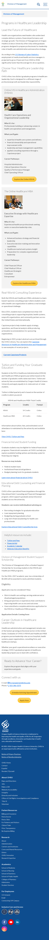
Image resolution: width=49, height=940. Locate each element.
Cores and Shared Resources (12, 849)
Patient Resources (9, 810)
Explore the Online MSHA (24, 179)
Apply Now (24, 700)
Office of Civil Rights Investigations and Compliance (20, 798)
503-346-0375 (15, 685)
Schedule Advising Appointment (24, 692)
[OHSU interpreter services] (17, 914)
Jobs (3, 784)
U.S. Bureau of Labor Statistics (27, 54)
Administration (7, 844)
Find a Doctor (6, 817)
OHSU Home (6, 763)
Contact (5, 765)
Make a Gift (6, 787)
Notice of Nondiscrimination (11, 757)
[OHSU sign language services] (11, 914)
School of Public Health (10, 876)
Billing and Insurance (9, 814)
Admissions (6, 882)
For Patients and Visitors (10, 822)
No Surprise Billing (8, 831)
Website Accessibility (9, 790)
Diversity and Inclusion (10, 795)
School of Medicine (8, 868)
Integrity (5, 792)
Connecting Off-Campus (10, 901)
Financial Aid (12, 543)
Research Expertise (8, 858)
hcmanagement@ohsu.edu (20, 683)
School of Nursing (8, 871)
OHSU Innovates (8, 855)
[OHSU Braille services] (5, 914)
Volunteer (5, 804)
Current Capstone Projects (15, 355)
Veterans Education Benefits (18, 549)
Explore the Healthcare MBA (24, 283)
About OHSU (7, 777)
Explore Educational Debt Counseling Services (19, 527)
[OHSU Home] (3, 4)
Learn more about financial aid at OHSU (17, 477)
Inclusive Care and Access (12, 907)
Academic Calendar (14, 546)
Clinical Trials (6, 825)
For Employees (8, 891)
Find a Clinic (6, 820)
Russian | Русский (8, 771)
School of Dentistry (8, 874)
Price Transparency (8, 828)
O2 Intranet (6, 895)
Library (4, 852)
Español (4, 768)
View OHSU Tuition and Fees (13, 436)
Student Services (8, 885)
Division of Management (17, 4)
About (4, 841)
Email (3, 898)
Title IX (4, 801)
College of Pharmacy (9, 879)
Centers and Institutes (10, 847)
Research (5, 837)
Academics (6, 864)
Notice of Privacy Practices (11, 754)
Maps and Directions (9, 781)
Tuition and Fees (13, 540)
